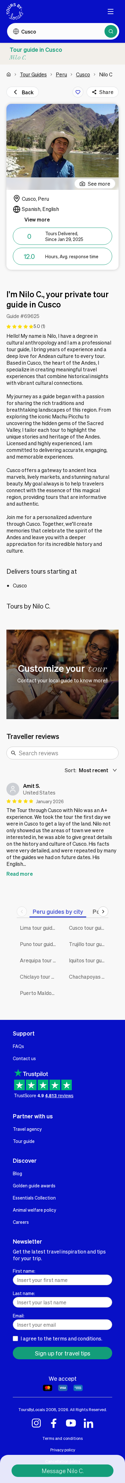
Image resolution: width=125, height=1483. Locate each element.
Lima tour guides (39, 927)
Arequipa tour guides (39, 960)
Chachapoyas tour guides (88, 976)
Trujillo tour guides (88, 944)
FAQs (18, 1046)
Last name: (24, 1293)
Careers (21, 1222)
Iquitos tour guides (88, 960)
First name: (24, 1271)
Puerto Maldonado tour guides (39, 993)
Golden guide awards (34, 1185)
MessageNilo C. (63, 1470)
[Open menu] (111, 11)
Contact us (24, 1058)
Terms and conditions (62, 1438)
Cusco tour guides (88, 927)
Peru (61, 74)
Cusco (83, 74)
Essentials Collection (34, 1197)
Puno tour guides (39, 944)
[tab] (57, 911)
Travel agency (27, 1129)
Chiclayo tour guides (39, 976)
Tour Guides (33, 74)
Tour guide (24, 1141)
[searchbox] (66, 753)
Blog (17, 1173)
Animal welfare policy (34, 1210)
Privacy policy (62, 1449)
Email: (18, 1315)
